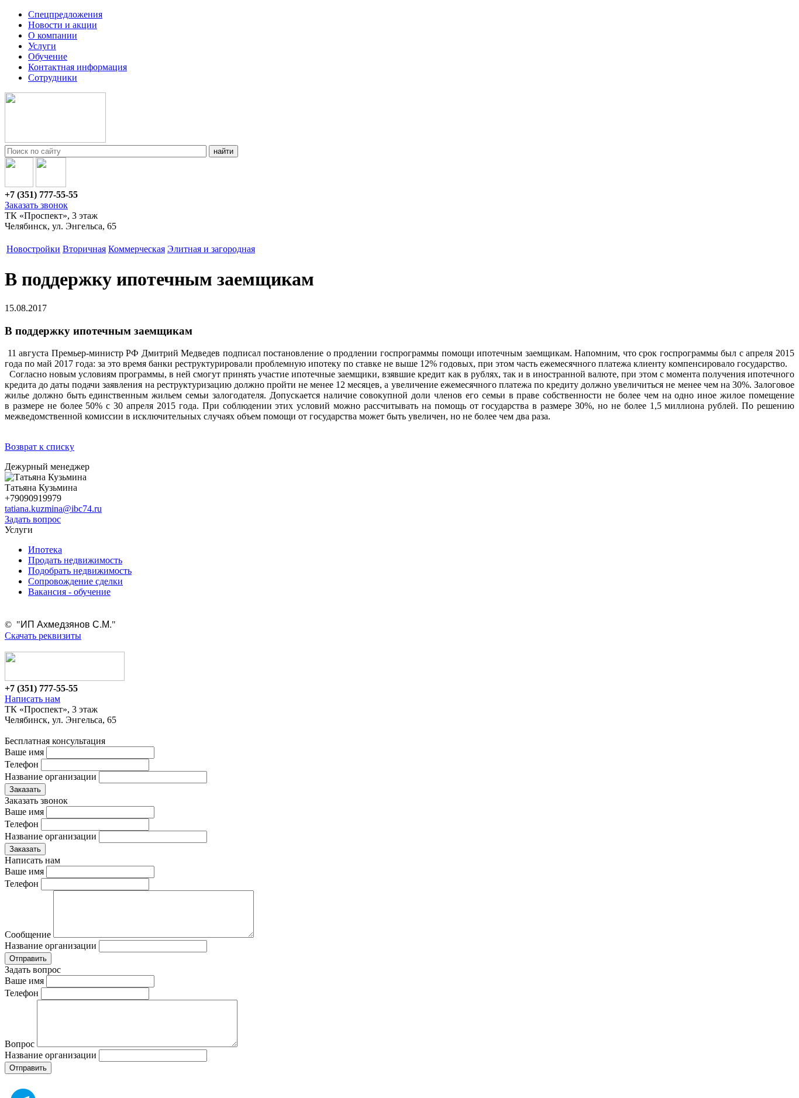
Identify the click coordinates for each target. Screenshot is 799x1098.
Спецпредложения (65, 14)
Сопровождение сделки (75, 581)
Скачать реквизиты (43, 636)
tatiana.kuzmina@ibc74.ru (53, 509)
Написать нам (32, 699)
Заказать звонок (36, 205)
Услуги (42, 46)
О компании (52, 35)
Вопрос (20, 1044)
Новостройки (33, 249)
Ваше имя (24, 752)
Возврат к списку (39, 447)
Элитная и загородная (211, 249)
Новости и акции (62, 25)
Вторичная (84, 249)
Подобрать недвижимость (80, 571)
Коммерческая (136, 249)
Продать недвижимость (75, 560)
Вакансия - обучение (69, 592)
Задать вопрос (33, 519)
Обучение (47, 56)
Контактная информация (77, 67)
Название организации (51, 777)
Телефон (22, 764)
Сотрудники (52, 77)
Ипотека (45, 550)
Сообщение (28, 934)
